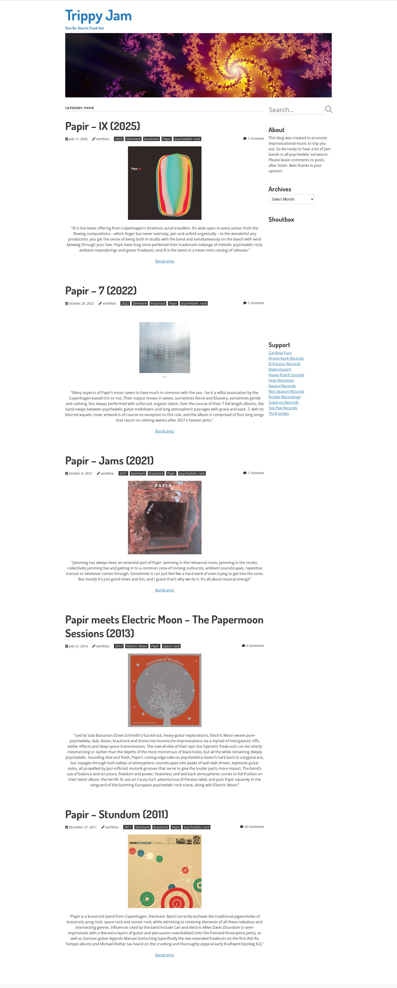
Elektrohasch (280, 369)
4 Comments (255, 645)
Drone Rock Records (286, 358)
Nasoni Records (282, 385)
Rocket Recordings (285, 396)
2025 (118, 139)
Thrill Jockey (279, 413)
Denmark (133, 139)
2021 (123, 473)
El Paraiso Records (285, 363)
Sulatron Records (284, 402)
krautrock (151, 139)
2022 (125, 303)
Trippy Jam (98, 17)
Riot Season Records (286, 391)
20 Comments (254, 826)
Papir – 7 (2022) (101, 290)
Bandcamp (164, 261)
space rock (171, 646)
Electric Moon (136, 646)
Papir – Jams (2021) (109, 460)
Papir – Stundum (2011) (116, 814)
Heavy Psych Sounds (286, 374)
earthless (102, 139)
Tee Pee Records (283, 407)
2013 (118, 646)
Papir (167, 139)
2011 (128, 827)
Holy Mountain (281, 380)
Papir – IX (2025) (102, 126)
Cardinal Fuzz (280, 352)
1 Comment (255, 138)
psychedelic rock (187, 139)
